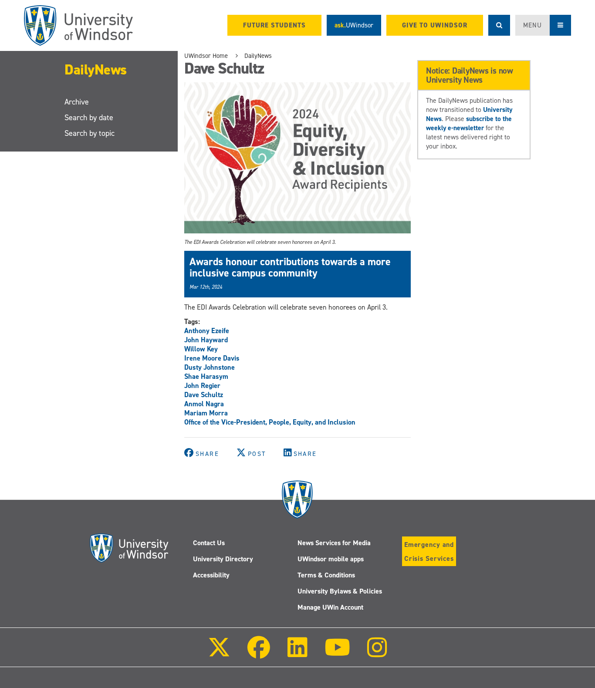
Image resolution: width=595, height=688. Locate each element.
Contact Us (209, 542)
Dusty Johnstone (209, 367)
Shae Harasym (206, 376)
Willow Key (201, 349)
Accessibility (211, 575)
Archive (76, 102)
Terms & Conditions (326, 575)
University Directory (223, 558)
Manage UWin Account (330, 607)
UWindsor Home (206, 55)
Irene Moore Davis (212, 358)
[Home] (78, 25)
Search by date (88, 117)
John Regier (202, 385)
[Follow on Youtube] (337, 653)
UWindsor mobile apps (331, 558)
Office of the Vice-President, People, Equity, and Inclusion (269, 422)
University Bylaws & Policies (340, 591)
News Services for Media (334, 542)
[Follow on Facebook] (259, 653)
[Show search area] (499, 25)
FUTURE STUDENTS (274, 25)
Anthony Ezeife (206, 330)
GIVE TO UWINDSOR (434, 25)
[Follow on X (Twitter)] (219, 653)
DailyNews (95, 69)
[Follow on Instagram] (377, 653)
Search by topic (89, 133)
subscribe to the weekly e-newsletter (469, 123)
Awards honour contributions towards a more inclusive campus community (290, 267)
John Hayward (206, 339)
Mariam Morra (206, 413)
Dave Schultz (203, 394)
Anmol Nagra (204, 403)
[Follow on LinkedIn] (297, 653)
